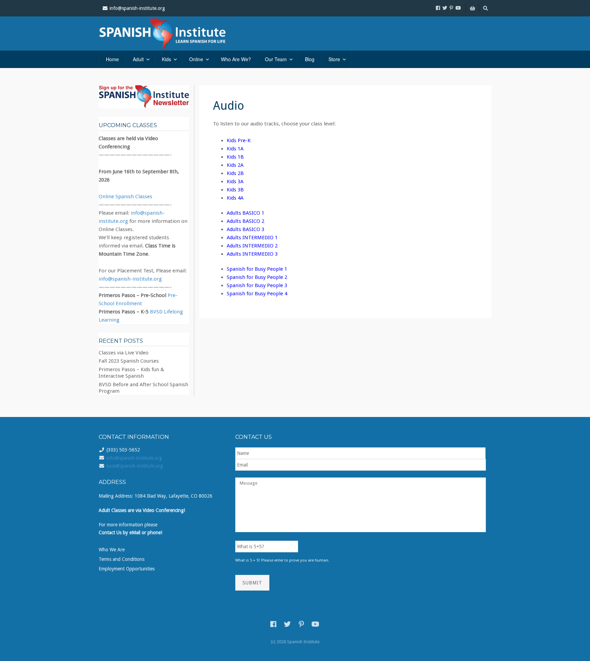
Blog (309, 59)
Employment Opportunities (127, 568)
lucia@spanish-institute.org (135, 466)
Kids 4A (235, 198)
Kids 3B (235, 190)
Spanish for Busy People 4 (257, 294)
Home (112, 59)
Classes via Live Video (124, 353)
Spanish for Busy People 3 (257, 285)
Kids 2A (235, 165)
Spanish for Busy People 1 (257, 269)
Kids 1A (235, 149)
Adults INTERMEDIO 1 (252, 237)
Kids (166, 59)
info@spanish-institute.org (130, 279)
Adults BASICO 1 (245, 213)
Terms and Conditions (121, 559)
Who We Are (112, 549)
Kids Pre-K (239, 140)
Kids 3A (235, 181)
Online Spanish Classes (125, 196)
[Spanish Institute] (172, 33)
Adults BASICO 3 (245, 229)
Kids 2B (235, 173)
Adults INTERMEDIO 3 (252, 254)
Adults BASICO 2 (245, 221)
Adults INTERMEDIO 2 (252, 246)
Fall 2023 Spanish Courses (129, 361)
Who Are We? (236, 59)
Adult (138, 59)
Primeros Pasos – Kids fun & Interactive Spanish (131, 372)
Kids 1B (235, 157)
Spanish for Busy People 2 (257, 277)
